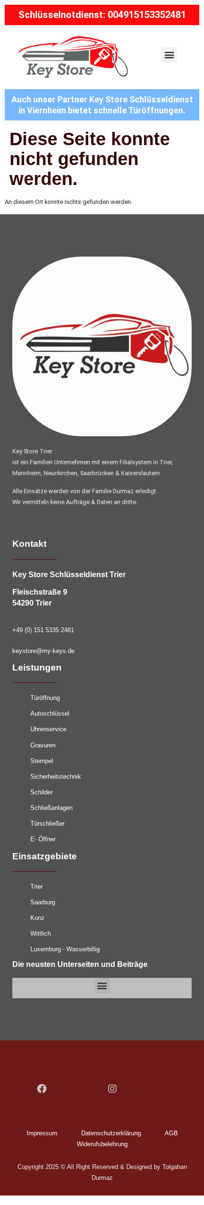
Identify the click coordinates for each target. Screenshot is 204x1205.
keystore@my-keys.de (43, 650)
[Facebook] (41, 1088)
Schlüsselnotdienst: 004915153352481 (102, 14)
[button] (169, 55)
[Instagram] (112, 1088)
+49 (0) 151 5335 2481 (43, 630)
